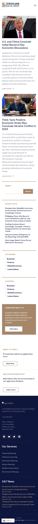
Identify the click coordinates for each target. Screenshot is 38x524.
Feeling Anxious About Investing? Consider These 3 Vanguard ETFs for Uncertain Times (18, 227)
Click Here (14, 329)
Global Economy (10, 19)
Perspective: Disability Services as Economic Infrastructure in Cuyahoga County (19, 210)
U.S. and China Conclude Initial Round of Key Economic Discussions (16, 44)
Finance (10, 262)
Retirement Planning (10, 472)
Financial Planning (9, 453)
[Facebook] (4, 437)
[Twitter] (14, 437)
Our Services (9, 446)
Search (8, 186)
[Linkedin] (19, 437)
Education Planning (9, 461)
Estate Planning (8, 464)
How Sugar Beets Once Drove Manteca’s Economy (18, 241)
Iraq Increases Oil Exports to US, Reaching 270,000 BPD (17, 235)
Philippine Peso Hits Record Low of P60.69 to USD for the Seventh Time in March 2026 (18, 218)
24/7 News (8, 481)
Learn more (7, 89)
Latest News (13, 269)
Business (11, 259)
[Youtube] (9, 437)
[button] (35, 5)
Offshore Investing (9, 457)
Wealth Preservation (10, 468)
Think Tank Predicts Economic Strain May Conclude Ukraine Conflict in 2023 (19, 124)
